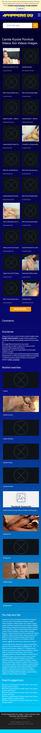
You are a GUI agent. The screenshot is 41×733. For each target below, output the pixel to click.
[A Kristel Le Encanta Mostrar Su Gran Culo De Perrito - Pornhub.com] (30, 141)
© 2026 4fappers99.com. (10, 714)
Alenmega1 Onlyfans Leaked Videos (20, 662)
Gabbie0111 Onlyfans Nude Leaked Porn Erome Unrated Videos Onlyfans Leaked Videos (20, 650)
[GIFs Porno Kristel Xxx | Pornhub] (11, 89)
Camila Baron (7, 606)
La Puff (10, 637)
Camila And (7, 534)
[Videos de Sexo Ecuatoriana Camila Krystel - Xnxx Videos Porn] (11, 244)
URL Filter (20, 716)
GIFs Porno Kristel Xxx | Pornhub (14, 93)
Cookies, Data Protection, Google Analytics (22, 5)
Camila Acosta (8, 415)
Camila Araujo (7, 582)
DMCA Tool (28, 716)
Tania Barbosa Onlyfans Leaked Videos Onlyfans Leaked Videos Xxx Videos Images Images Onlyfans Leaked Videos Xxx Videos (19, 623)
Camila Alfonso (8, 439)
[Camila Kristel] (30, 296)
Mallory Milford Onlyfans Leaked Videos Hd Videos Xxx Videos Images (19, 668)
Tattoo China (27, 652)
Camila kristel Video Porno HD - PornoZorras (18, 144)
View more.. (20, 309)
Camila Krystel (27, 67)
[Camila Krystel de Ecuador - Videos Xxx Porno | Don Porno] (11, 192)
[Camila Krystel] (30, 64)
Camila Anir (6, 558)
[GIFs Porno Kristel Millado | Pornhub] (30, 89)
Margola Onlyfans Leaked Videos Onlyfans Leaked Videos (20, 628)
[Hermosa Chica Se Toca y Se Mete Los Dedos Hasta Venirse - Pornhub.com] (11, 64)
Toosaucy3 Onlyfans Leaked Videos (14, 666)
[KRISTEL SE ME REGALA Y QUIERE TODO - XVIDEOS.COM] (11, 167)
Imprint (21, 714)
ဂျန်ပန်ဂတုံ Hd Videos (15, 642)
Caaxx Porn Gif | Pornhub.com (13, 273)
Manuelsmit (18, 646)
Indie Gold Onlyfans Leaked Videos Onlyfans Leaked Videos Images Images (20, 631)
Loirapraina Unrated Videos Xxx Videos (21, 670)
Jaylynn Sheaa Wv (14, 633)
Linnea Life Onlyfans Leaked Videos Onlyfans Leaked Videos (20, 663)
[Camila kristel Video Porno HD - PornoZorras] (11, 141)
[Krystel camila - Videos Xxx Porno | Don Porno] (11, 115)
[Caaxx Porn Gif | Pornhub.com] (11, 270)
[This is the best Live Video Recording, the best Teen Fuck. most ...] (11, 218)
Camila (5, 391)
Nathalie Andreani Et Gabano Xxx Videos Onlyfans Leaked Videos (17, 659)
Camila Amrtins (8, 486)
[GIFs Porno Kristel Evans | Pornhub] (30, 192)
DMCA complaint (14, 360)
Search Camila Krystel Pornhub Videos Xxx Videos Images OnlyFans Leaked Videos (20, 697)
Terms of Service (30, 714)
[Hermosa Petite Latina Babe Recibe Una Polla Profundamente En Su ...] (30, 270)
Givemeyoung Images (15, 652)
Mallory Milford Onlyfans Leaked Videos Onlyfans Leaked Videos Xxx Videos (19, 673)
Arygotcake (16, 627)
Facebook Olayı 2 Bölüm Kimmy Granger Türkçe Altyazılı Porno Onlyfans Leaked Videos (18, 639)
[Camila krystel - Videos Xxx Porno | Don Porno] (30, 115)
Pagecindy (5, 672)
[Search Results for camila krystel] (30, 244)
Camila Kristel (26, 299)
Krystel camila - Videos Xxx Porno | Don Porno (18, 119)
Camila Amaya (7, 463)
